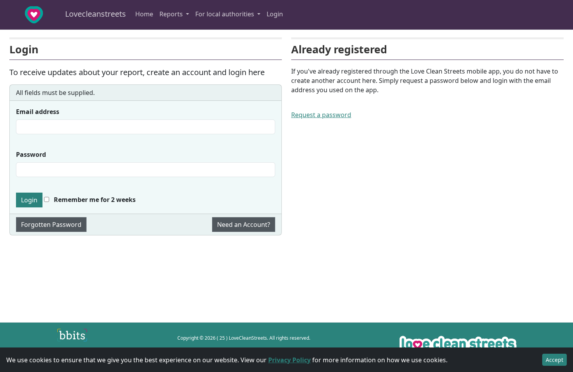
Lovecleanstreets (94, 14)
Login (275, 14)
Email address (37, 111)
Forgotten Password (51, 224)
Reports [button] (171, 14)
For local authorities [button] (225, 14)
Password (31, 154)
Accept (554, 359)
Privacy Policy (289, 360)
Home (144, 14)
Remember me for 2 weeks (94, 199)
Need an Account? (243, 224)
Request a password (321, 115)
